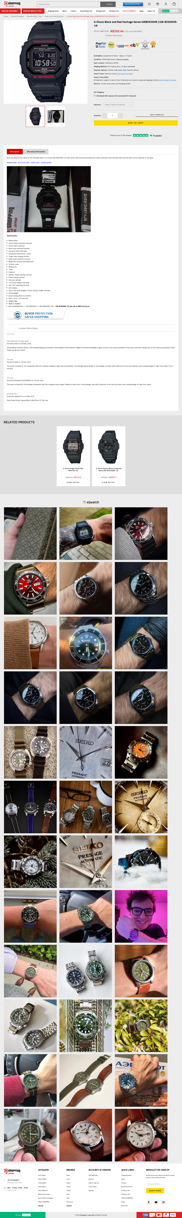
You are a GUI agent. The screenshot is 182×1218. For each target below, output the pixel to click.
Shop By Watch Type (34, 16)
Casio (68, 1179)
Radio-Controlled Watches (54, 16)
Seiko (68, 1175)
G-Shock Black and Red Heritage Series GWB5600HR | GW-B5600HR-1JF (93, 16)
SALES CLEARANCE (129, 11)
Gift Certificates (93, 1175)
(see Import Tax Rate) (125, 73)
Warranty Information (36, 151)
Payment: (98, 104)
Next (85, 62)
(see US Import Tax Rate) (167, 80)
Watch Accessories (44, 1194)
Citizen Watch (42, 1179)
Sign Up (96, 1183)
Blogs (142, 11)
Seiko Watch (42, 1187)
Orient (68, 1187)
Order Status (93, 1187)
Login (90, 1183)
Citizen (68, 1183)
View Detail (73, 482)
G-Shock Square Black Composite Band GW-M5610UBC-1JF (109, 469)
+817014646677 (13, 1180)
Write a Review (117, 35)
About (64, 11)
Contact (73, 11)
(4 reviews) (108, 35)
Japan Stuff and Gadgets (45, 1198)
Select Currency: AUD (132, 4)
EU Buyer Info (100, 11)
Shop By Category (17, 16)
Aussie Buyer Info (86, 11)
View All (40, 1205)
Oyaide (68, 1190)
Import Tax (151, 11)
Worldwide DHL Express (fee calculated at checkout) (116, 96)
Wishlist (91, 1179)
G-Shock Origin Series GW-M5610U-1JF (73, 469)
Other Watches (43, 1190)
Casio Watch (42, 1175)
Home (6, 16)
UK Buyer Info (114, 11)
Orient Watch (42, 1183)
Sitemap (91, 1190)
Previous (6, 62)
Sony (68, 1194)
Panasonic (69, 1202)
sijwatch (93, 502)
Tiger (68, 1198)
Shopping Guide (53, 11)
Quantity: (97, 115)
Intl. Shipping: (100, 92)
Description (15, 151)
